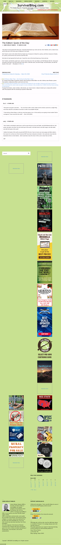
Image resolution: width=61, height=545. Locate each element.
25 (43, 485)
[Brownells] (44, 246)
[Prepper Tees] (44, 449)
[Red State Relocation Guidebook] (44, 402)
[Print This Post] (45, 45)
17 (39, 484)
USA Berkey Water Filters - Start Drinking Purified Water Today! (17, 79)
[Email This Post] (47, 45)
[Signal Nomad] (44, 372)
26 (47, 485)
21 (55, 484)
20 (51, 484)
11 (43, 482)
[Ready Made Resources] (44, 197)
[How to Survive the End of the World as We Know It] (44, 272)
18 (43, 484)
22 (31, 485)
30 (35, 486)
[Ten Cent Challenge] (44, 465)
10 (39, 482)
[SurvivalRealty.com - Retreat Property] (16, 449)
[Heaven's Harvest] (44, 295)
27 (51, 485)
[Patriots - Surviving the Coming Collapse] (44, 174)
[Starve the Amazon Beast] (16, 418)
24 (39, 485)
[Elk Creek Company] (44, 349)
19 (47, 484)
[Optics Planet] (44, 418)
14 (55, 482)
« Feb (31, 489)
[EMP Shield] (16, 433)
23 (35, 485)
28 (55, 485)
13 (51, 482)
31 (39, 486)
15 (31, 484)
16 (35, 484)
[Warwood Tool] (44, 433)
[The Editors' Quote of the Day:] (30, 27)
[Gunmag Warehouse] (44, 220)
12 (47, 482)
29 (31, 486)
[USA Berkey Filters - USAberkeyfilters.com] (16, 402)
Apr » (35, 489)
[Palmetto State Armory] (44, 322)
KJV (22, 63)
